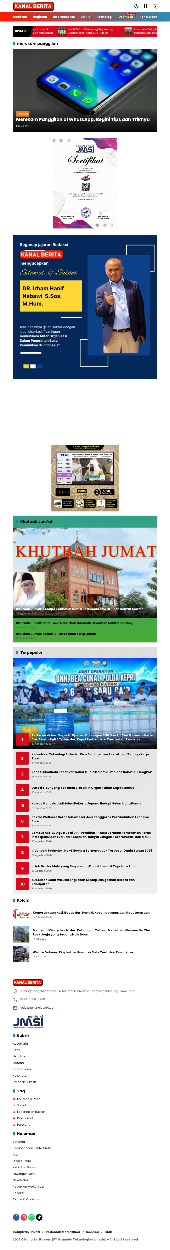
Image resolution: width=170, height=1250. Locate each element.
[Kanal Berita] (33, 6)
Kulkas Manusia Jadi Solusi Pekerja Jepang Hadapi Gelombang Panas (86, 804)
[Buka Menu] (145, 6)
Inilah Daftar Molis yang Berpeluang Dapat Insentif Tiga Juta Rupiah (64, 31)
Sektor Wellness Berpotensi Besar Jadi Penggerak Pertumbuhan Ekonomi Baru (90, 819)
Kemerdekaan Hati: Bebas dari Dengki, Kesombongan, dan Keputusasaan (91, 913)
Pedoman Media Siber (28, 1186)
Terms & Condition (26, 1199)
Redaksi (18, 1193)
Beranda (19, 1142)
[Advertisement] (85, 412)
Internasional (22, 1069)
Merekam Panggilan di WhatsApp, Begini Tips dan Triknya (83, 120)
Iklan (16, 1154)
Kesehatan (20, 1076)
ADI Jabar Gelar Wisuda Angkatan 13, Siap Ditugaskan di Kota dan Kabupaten (83, 882)
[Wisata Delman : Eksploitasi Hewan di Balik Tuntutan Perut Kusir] (21, 954)
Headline (19, 1056)
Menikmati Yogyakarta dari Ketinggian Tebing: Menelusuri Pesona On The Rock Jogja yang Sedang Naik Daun (91, 932)
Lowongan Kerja (24, 1174)
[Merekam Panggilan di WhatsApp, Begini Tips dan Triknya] (85, 90)
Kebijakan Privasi (24, 1167)
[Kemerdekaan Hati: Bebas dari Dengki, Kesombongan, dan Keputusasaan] (21, 914)
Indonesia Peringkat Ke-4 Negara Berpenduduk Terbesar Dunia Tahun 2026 (134, 31)
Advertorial (20, 1043)
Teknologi (22, 113)
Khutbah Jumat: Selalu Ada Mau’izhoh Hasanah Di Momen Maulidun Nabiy (74, 623)
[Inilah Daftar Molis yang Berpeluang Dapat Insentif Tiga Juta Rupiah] (36, 31)
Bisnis (17, 1050)
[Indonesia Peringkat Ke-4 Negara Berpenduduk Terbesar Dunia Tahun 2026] (102, 31)
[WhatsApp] (31, 1217)
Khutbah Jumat (28, 1099)
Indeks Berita (22, 1161)
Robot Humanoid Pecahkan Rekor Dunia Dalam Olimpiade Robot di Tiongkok (92, 772)
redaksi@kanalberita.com (38, 1008)
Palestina (23, 1124)
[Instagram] (24, 1217)
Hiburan (18, 1063)
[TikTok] (39, 1217)
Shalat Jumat (27, 1105)
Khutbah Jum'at (24, 1082)
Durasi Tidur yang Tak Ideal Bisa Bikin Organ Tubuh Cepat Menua (83, 788)
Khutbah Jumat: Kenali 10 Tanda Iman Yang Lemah (56, 634)
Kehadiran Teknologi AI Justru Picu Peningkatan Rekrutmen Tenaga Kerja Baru (90, 756)
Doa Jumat (25, 1118)
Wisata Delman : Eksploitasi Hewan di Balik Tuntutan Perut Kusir (83, 952)
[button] (136, 6)
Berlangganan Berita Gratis (32, 1148)
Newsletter (20, 1180)
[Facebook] (16, 1217)
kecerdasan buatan (31, 1112)
